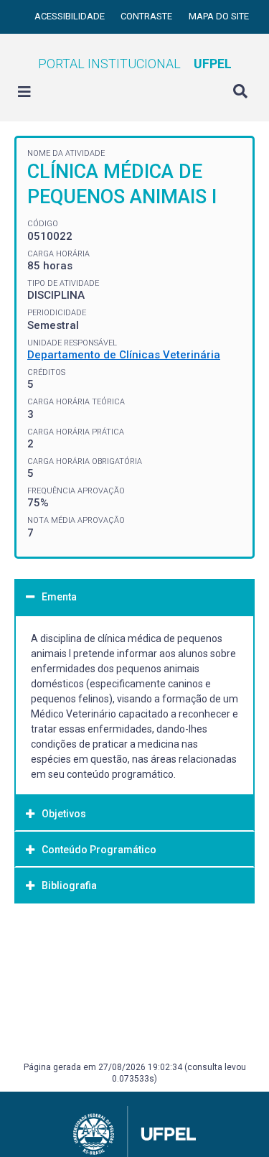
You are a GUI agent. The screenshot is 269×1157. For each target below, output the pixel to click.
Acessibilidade (70, 16)
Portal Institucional (135, 63)
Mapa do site (219, 16)
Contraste (147, 16)
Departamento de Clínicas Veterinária (123, 354)
